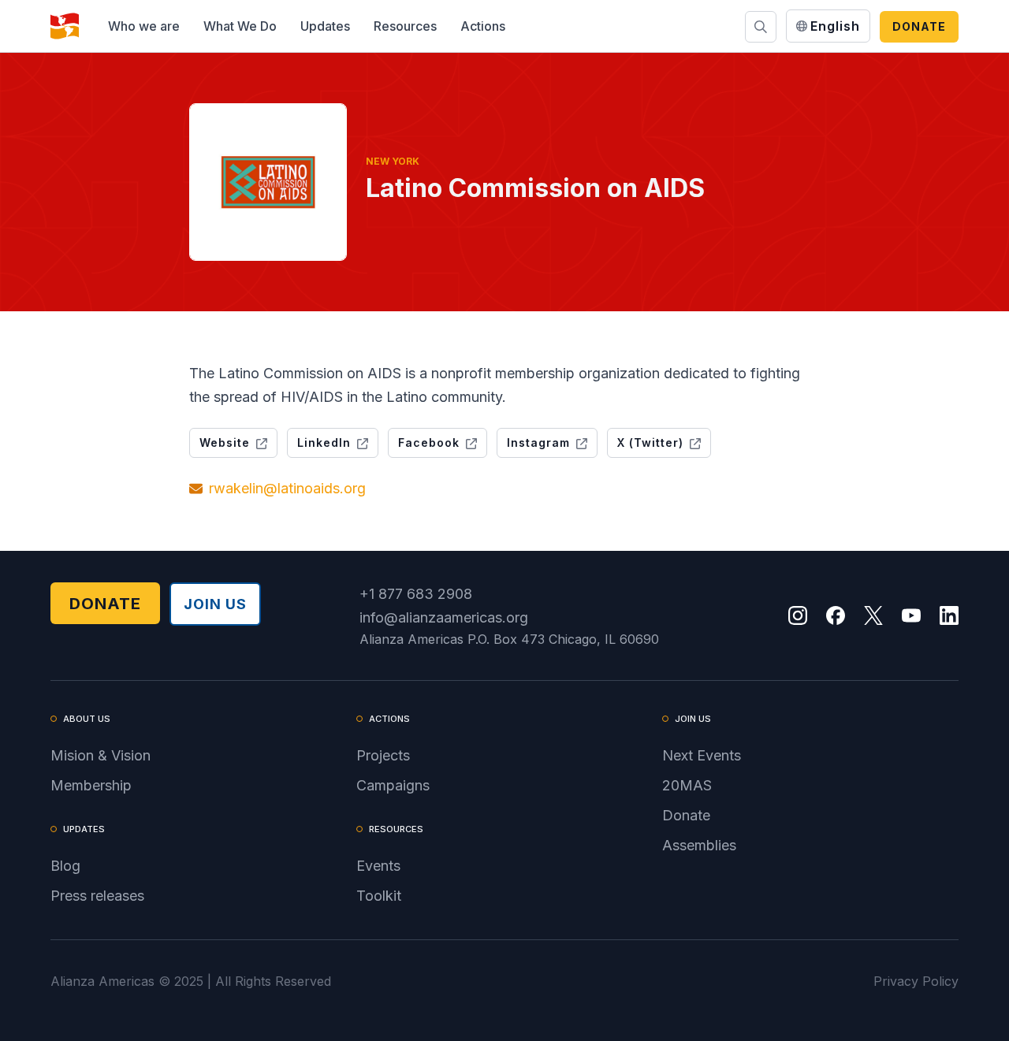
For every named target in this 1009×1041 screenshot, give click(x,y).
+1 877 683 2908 (415, 594)
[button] (144, 26)
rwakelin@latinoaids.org (287, 488)
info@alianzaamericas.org (443, 617)
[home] (64, 26)
